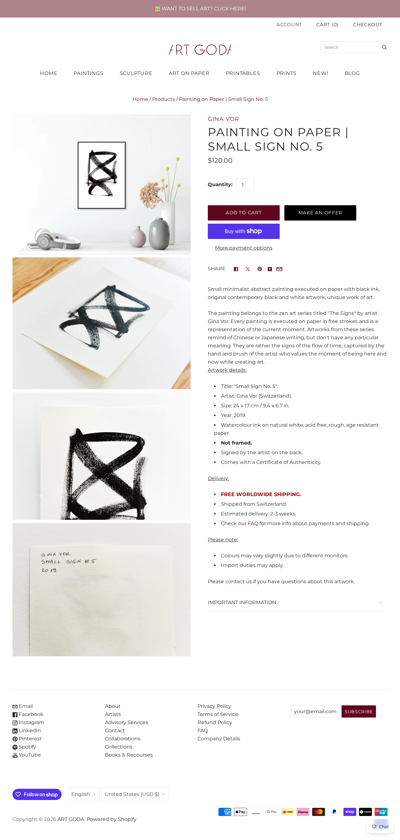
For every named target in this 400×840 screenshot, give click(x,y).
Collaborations (122, 739)
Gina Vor (223, 118)
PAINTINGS (88, 73)
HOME (48, 73)
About (113, 706)
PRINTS (287, 73)
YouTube (29, 755)
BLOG (352, 73)
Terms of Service (218, 714)
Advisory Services (126, 722)
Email (25, 706)
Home (140, 99)
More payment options (243, 248)
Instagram (31, 722)
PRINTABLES (243, 73)
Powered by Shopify (112, 819)
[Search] (384, 47)
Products (163, 99)
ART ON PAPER (189, 73)
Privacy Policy (214, 706)
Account (289, 24)
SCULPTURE (136, 73)
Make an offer (320, 213)
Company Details (219, 739)
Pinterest (30, 739)
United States (132, 794)
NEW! (320, 73)
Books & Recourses (129, 755)
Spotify (27, 747)
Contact (115, 730)
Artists (113, 714)
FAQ (253, 523)
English (80, 794)
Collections (118, 747)
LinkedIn (29, 730)
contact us (238, 581)
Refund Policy (215, 722)
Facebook (30, 714)
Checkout (367, 24)
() (327, 24)
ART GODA (71, 819)
